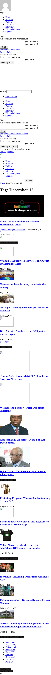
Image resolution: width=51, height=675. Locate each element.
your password (31, 44)
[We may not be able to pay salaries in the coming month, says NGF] (7, 279)
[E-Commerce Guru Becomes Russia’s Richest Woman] (7, 595)
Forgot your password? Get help (14, 134)
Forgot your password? (10, 50)
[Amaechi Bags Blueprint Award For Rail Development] (15, 434)
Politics (8, 22)
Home (8, 17)
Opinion (9, 32)
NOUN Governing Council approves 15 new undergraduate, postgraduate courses (24, 625)
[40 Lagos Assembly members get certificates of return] (7, 302)
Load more (4, 342)
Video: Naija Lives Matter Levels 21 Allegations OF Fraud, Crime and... (20, 546)
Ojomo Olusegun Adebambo (12, 230)
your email (29, 59)
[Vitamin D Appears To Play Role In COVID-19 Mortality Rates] (7, 255)
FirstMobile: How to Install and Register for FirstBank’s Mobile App (24, 523)
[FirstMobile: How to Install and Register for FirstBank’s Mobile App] (7, 516)
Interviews (9, 27)
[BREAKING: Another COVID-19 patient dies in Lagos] (7, 326)
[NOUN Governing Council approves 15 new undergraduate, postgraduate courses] (7, 618)
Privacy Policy (6, 52)
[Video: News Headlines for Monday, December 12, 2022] (22, 216)
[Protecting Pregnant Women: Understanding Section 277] (7, 493)
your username (31, 41)
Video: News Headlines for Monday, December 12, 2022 (20, 223)
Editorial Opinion (12, 29)
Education (9, 24)
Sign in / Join (11, 96)
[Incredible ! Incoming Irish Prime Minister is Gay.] (7, 571)
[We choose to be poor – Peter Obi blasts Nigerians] (15, 402)
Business (9, 19)
